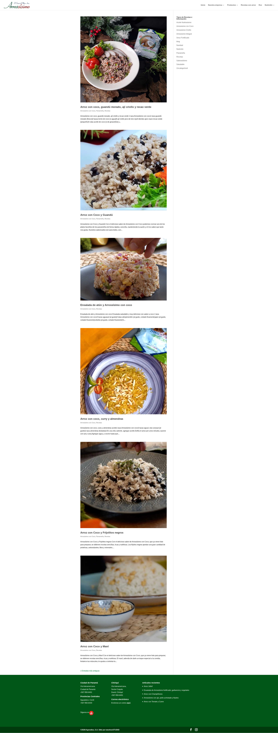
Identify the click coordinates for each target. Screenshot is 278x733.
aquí (128, 703)
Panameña (100, 111)
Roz (260, 5)
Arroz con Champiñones (153, 694)
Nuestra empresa (215, 5)
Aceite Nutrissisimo (183, 22)
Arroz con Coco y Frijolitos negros (101, 532)
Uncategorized (182, 68)
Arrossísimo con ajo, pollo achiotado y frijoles (161, 698)
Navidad (179, 45)
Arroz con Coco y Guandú (96, 214)
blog (178, 41)
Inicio (203, 5)
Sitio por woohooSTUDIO (109, 730)
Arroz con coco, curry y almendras (101, 418)
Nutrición (268, 5)
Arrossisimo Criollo (183, 30)
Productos (231, 5)
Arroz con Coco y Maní (94, 646)
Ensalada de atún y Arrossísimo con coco (106, 305)
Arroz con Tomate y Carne (154, 702)
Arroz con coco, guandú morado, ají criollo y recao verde (115, 106)
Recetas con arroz (248, 5)
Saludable (180, 64)
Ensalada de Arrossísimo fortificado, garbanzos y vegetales (166, 690)
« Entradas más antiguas (89, 671)
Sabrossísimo (181, 61)
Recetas (107, 111)
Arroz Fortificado (182, 38)
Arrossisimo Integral (184, 34)
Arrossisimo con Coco (87, 111)
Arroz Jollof (148, 686)
